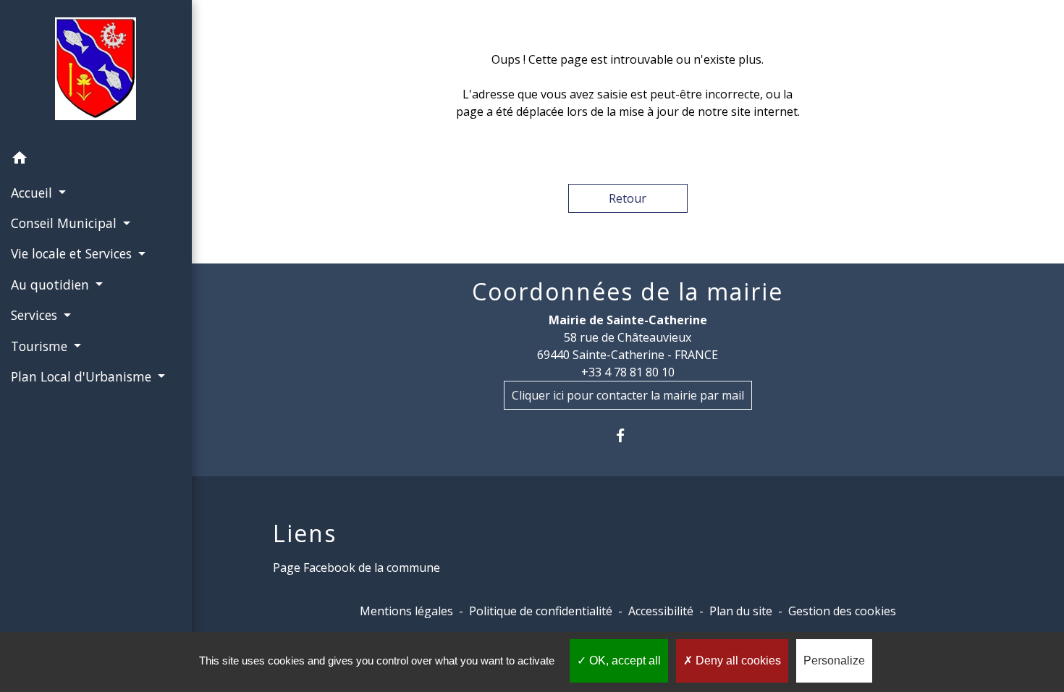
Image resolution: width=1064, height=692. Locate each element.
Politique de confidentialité (540, 611)
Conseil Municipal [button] (65, 223)
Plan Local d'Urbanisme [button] (83, 376)
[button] (96, 160)
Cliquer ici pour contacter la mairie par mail (628, 395)
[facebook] (628, 435)
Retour (627, 198)
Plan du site (740, 611)
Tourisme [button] (41, 346)
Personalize (834, 660)
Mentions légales (406, 611)
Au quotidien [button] (52, 284)
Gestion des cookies (842, 611)
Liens (305, 533)
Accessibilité (660, 611)
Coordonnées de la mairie (627, 291)
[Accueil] (95, 72)
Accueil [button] (33, 192)
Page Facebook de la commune (356, 567)
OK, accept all (623, 660)
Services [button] (36, 315)
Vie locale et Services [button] (73, 253)
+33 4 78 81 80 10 (628, 372)
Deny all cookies (737, 660)
